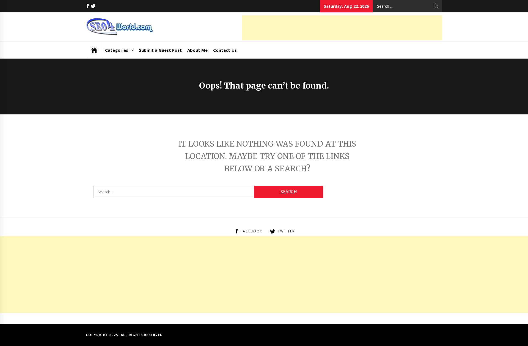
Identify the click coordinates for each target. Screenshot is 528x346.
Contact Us (225, 50)
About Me (197, 50)
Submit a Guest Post (160, 50)
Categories (116, 50)
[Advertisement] (342, 27)
